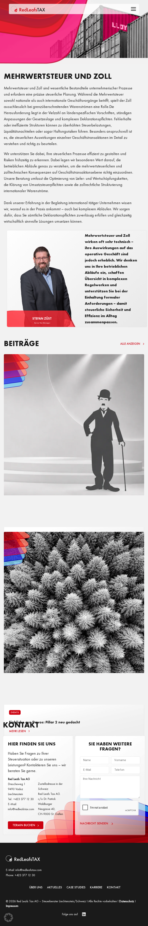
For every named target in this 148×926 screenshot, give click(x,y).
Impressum (12, 906)
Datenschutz (126, 901)
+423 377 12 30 (25, 875)
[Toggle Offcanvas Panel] (133, 9)
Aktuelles (54, 887)
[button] (8, 917)
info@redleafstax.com (28, 870)
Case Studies (75, 887)
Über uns (35, 887)
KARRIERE (96, 887)
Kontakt (114, 887)
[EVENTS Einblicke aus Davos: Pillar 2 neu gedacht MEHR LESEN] (74, 619)
